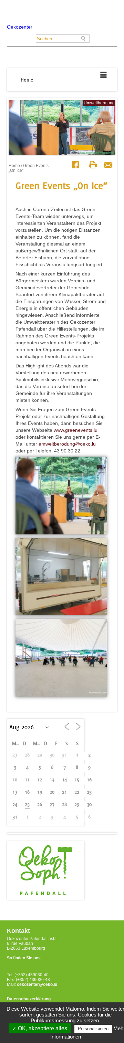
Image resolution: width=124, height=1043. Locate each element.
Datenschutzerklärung (29, 999)
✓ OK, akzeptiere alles (39, 1028)
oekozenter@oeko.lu (37, 984)
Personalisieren (93, 1028)
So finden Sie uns (24, 958)
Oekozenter (19, 27)
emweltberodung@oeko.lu (67, 444)
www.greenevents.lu (75, 430)
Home (27, 80)
